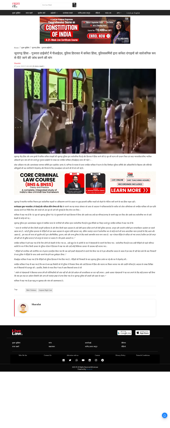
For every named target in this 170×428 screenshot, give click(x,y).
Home (16, 48)
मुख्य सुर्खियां (16, 13)
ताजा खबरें (29, 13)
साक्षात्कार (52, 347)
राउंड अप (108, 13)
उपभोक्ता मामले (68, 13)
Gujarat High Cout (45, 290)
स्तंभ (50, 343)
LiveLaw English (133, 13)
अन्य (118, 13)
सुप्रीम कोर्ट (41, 13)
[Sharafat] (23, 308)
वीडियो (98, 13)
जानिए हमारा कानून (84, 13)
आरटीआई (88, 343)
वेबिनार (123, 343)
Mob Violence (31, 290)
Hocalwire (89, 369)
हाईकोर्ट (53, 13)
